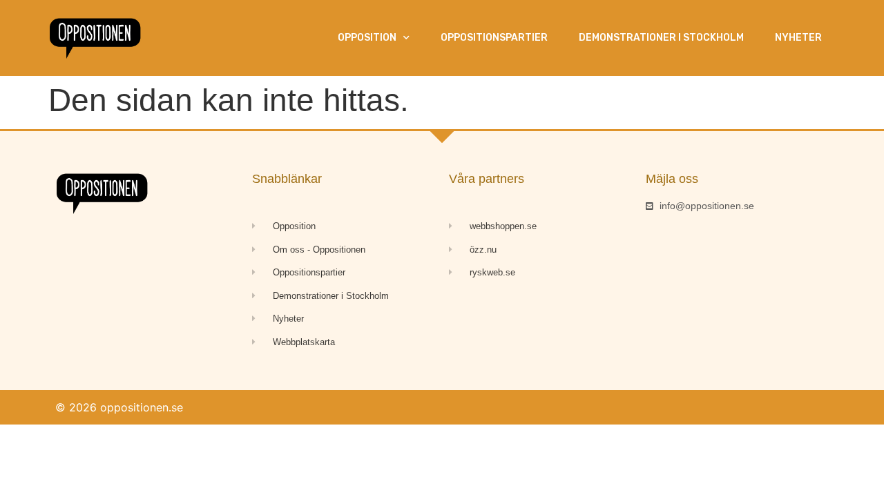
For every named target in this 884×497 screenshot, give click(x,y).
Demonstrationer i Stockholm (661, 37)
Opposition (367, 37)
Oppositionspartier (494, 37)
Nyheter (798, 37)
